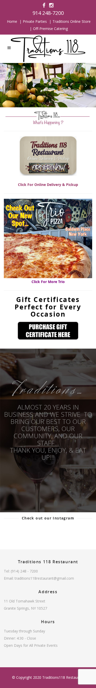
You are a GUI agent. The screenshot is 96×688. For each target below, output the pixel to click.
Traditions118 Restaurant (63, 677)
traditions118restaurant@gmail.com (44, 578)
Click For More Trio (48, 281)
